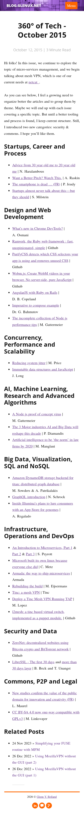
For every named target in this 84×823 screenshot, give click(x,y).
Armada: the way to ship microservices (41, 573)
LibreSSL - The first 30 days (33, 661)
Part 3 (30, 553)
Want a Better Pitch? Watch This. (37, 177)
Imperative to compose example (35, 305)
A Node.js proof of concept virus (36, 414)
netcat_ (34, 81)
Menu (71, 5)
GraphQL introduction (28, 496)
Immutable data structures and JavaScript (42, 369)
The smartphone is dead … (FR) (36, 184)
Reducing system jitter (28, 362)
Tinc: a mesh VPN (26, 592)
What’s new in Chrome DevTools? (37, 228)
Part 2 (16, 553)
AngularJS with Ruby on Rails (34, 292)
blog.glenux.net (24, 5)
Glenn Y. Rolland (47, 797)
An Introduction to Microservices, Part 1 (42, 547)
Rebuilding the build (27, 586)
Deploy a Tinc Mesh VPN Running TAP (42, 598)
